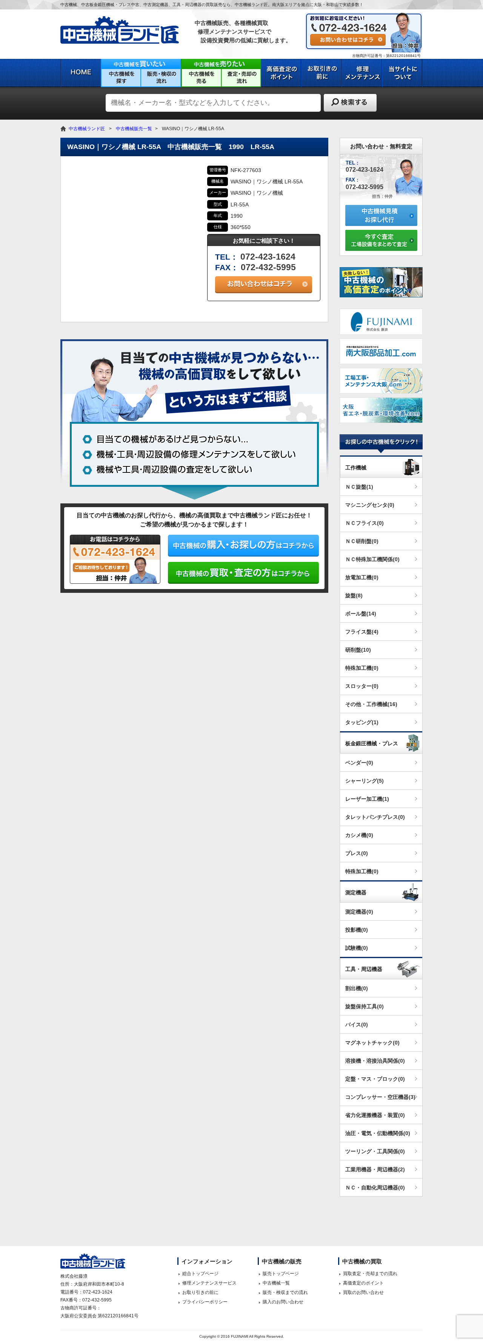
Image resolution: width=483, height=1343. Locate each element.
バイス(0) (356, 1024)
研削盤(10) (358, 650)
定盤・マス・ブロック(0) (375, 1079)
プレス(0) (356, 853)
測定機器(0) (359, 912)
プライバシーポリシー (205, 1302)
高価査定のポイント (363, 1283)
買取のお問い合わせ (363, 1292)
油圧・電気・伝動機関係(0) (377, 1133)
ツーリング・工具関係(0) (375, 1151)
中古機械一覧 (276, 1283)
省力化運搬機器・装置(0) (375, 1115)
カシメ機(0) (359, 835)
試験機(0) (356, 948)
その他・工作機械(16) (371, 704)
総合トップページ (200, 1273)
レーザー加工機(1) (367, 799)
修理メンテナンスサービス (209, 1283)
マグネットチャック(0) (372, 1043)
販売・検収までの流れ (285, 1292)
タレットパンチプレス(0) (375, 817)
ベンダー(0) (359, 763)
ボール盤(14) (360, 614)
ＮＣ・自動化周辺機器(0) (375, 1188)
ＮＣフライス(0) (364, 523)
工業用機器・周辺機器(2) (375, 1169)
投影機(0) (356, 930)
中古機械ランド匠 (87, 128)
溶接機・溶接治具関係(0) (375, 1061)
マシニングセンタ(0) (369, 505)
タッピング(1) (361, 722)
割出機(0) (356, 988)
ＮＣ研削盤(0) (361, 541)
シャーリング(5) (364, 781)
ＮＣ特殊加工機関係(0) (372, 559)
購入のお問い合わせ (283, 1302)
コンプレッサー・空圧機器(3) (380, 1097)
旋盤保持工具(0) (364, 1006)
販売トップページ (281, 1273)
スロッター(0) (361, 686)
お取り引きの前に (200, 1292)
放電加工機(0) (361, 577)
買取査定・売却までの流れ (370, 1273)
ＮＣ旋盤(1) (359, 487)
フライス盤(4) (361, 632)
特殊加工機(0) (361, 668)
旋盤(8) (354, 595)
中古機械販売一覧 (134, 128)
